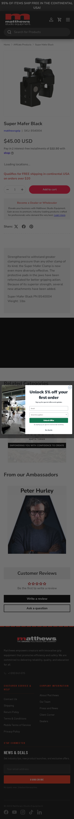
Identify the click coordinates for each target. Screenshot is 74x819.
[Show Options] (66, 414)
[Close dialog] (70, 387)
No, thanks (48, 430)
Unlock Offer (48, 420)
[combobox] (48, 414)
